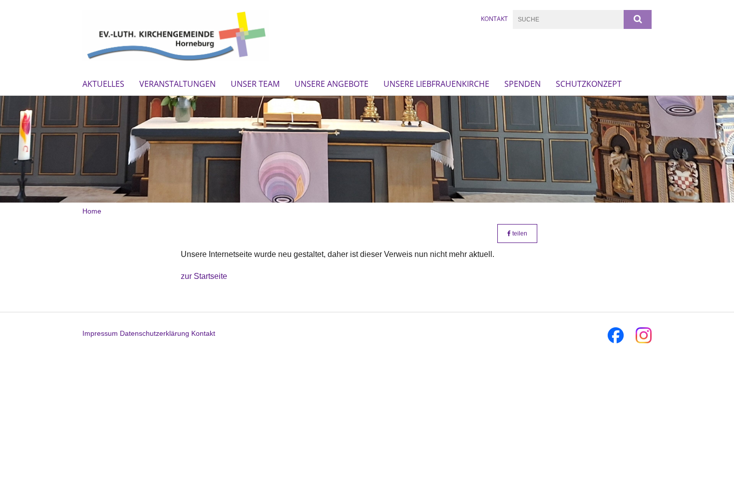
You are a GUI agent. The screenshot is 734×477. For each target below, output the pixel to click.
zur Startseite (204, 276)
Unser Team (255, 83)
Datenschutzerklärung (154, 333)
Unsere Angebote (331, 83)
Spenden (522, 83)
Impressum (100, 333)
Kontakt (494, 18)
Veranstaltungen (177, 83)
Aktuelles (103, 83)
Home (91, 211)
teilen (519, 233)
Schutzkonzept (589, 83)
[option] (367, 149)
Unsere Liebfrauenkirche (436, 83)
